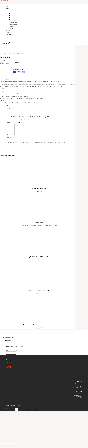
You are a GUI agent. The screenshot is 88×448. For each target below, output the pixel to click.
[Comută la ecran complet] (6, 445)
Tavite (11, 28)
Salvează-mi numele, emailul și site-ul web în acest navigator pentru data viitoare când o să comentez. (37, 142)
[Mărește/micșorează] (2, 445)
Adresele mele (11, 365)
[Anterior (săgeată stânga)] (2, 447)
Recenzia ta (11, 134)
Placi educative (13, 24)
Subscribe (11, 352)
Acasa (6, 6)
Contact (7, 32)
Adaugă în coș (7, 67)
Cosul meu (10, 366)
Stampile (12, 26)
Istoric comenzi (12, 363)
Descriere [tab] (5, 78)
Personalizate (13, 22)
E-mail (8, 350)
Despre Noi (8, 30)
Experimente (13, 20)
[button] (10, 8)
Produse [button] (7, 8)
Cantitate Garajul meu (6, 63)
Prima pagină (3, 53)
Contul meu (8, 34)
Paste (11, 14)
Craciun (12, 18)
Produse (10, 367)
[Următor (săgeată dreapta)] (6, 447)
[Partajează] (10, 445)
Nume (9, 137)
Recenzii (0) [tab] (6, 79)
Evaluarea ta (11, 122)
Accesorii (12, 16)
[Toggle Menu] (11, 11)
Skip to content (4, 0)
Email (9, 140)
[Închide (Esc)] (14, 445)
